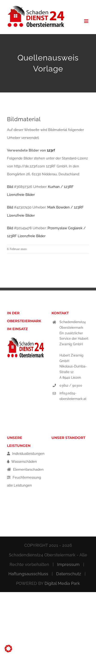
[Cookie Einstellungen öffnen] (8, 651)
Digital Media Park (62, 583)
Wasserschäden (23, 461)
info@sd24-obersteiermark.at (72, 396)
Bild (10, 187)
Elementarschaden (28, 469)
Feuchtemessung (26, 477)
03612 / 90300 (70, 385)
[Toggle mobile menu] (86, 21)
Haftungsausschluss (28, 573)
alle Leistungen (19, 485)
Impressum (68, 564)
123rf (51, 150)
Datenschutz (68, 573)
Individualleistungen (28, 454)
